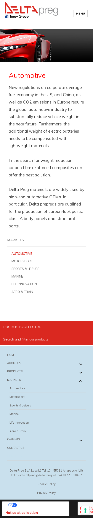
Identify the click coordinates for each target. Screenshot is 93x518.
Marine (17, 276)
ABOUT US (14, 363)
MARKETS (14, 380)
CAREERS (13, 439)
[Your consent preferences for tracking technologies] (85, 510)
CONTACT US (15, 447)
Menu (80, 13)
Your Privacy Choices (40, 505)
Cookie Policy (47, 484)
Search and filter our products (25, 339)
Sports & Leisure (25, 269)
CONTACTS (14, 456)
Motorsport (22, 261)
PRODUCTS (15, 371)
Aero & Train (22, 292)
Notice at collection (21, 512)
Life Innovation (24, 284)
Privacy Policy (46, 493)
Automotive (21, 254)
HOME (11, 355)
